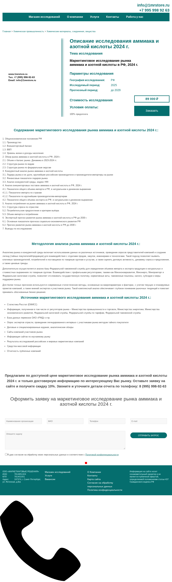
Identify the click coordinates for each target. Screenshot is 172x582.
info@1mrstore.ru (153, 5)
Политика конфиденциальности (104, 490)
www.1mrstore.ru (18, 74)
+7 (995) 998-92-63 (24, 77)
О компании (75, 16)
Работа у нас (134, 16)
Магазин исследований (44, 16)
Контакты (112, 16)
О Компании (94, 472)
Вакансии (50, 479)
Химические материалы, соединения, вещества (71, 31)
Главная (7, 31)
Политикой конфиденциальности (102, 454)
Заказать (152, 110)
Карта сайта (94, 479)
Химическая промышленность (28, 31)
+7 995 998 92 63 (154, 10)
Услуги (94, 16)
